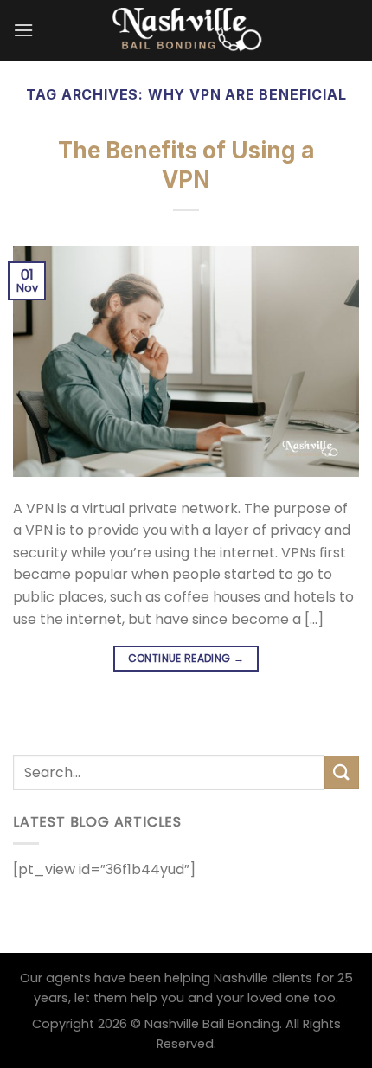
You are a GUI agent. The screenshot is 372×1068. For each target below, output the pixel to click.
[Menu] (23, 30)
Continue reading (186, 658)
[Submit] (341, 772)
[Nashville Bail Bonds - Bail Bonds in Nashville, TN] (186, 30)
